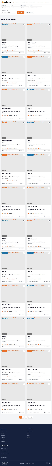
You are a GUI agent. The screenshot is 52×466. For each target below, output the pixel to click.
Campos (3, 437)
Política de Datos (4, 450)
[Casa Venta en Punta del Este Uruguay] (13, 32)
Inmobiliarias (32, 2)
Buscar (21, 12)
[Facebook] (47, 463)
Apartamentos (4, 431)
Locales (3, 439)
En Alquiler (24, 2)
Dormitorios (23, 5)
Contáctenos (40, 2)
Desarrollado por (4, 462)
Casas (4, 16)
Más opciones (30, 12)
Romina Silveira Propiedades (8, 52)
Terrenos (3, 441)
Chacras (3, 435)
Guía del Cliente (4, 448)
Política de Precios (5, 453)
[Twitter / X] (50, 463)
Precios (26, 463)
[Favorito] (24, 25)
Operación (3, 5)
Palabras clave (4, 10)
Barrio (31, 5)
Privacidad (22, 463)
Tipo (12, 5)
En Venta (17, 2)
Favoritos (48, 2)
